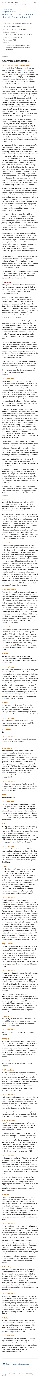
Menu (35, 2)
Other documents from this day (17, 1364)
